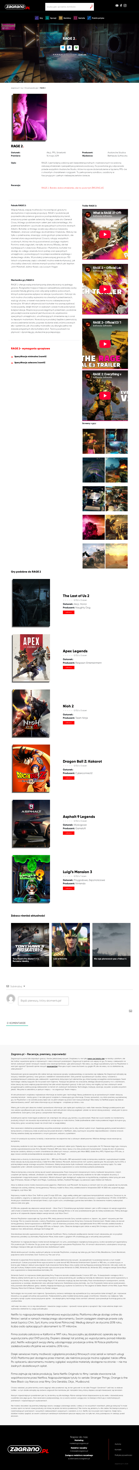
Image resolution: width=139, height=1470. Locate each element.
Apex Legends (75, 651)
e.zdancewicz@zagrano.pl (79, 1458)
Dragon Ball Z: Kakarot (82, 761)
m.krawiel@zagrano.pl (79, 1451)
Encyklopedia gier (31, 88)
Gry (41, 18)
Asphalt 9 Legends (79, 817)
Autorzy (118, 1444)
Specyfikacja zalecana (25, 362)
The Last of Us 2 (76, 596)
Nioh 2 (68, 706)
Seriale (81, 18)
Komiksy (67, 18)
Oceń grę (82, 54)
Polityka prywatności (123, 1455)
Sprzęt (53, 18)
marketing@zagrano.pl (79, 1443)
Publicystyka (98, 18)
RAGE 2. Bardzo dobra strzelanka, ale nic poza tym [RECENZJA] (72, 188)
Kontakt (118, 1450)
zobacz (69, 612)
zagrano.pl (15, 88)
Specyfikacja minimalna (26, 356)
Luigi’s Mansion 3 (77, 872)
